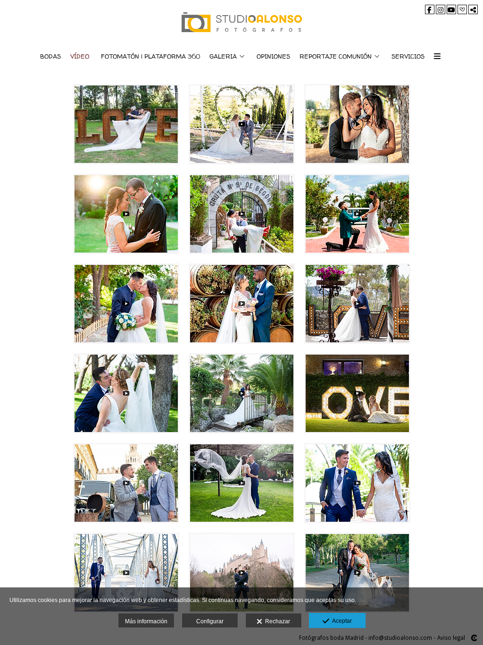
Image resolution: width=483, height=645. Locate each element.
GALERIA (223, 56)
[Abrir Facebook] (429, 9)
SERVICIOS (408, 56)
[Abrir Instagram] (440, 9)
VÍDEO (79, 56)
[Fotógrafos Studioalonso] (242, 22)
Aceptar (340, 621)
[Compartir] (473, 9)
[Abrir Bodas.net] (462, 9)
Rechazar (276, 621)
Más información (146, 621)
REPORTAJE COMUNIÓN (336, 56)
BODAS (50, 56)
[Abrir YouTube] (451, 9)
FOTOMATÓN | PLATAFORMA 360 (150, 56)
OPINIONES (273, 56)
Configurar (210, 621)
